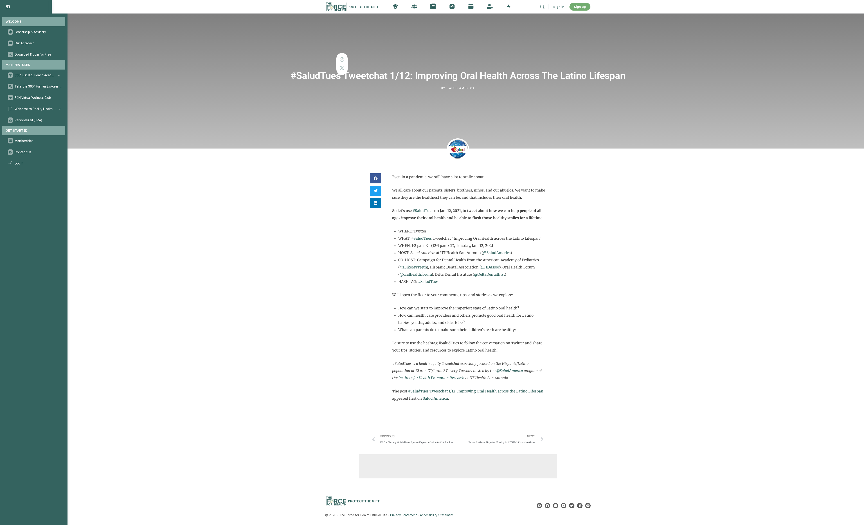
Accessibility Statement (436, 515)
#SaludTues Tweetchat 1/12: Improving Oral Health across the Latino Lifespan (475, 391)
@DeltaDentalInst (489, 274)
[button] (375, 178)
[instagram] (555, 505)
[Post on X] (342, 68)
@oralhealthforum (416, 274)
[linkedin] (563, 505)
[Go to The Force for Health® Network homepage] (352, 6)
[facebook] (547, 505)
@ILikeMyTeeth (413, 267)
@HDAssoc (490, 267)
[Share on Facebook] (342, 59)
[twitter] (571, 505)
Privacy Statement (403, 515)
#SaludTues (423, 210)
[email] (539, 505)
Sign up (580, 7)
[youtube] (588, 505)
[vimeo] (580, 505)
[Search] (542, 6)
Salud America (435, 398)
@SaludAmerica (497, 252)
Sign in (558, 7)
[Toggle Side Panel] (7, 6)
